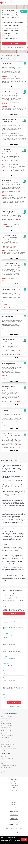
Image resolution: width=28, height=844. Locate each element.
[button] (26, 2)
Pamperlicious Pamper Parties (11, 289)
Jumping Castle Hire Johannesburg (9, 750)
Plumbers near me (5, 762)
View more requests (14, 706)
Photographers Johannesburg (7, 733)
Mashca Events (6, 180)
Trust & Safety (14, 804)
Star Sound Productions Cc (10, 235)
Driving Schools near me (6, 760)
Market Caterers (7, 434)
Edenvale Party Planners (6, 720)
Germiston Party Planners (6, 721)
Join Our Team (14, 794)
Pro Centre (14, 787)
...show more (18, 74)
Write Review (17, 331)
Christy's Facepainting (8, 363)
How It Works (14, 802)
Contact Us (14, 807)
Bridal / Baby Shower (9, 35)
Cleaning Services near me (7, 771)
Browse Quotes (14, 781)
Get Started (14, 613)
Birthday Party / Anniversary (11, 25)
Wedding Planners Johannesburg (8, 748)
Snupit (2, 55)
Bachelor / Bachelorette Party (12, 38)
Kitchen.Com (6, 91)
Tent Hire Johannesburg (6, 746)
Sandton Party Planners (6, 725)
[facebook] (10, 832)
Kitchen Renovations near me (7, 772)
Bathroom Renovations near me (8, 769)
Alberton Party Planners (6, 716)
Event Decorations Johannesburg (8, 739)
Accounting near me (5, 767)
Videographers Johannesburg (7, 744)
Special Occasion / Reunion (11, 28)
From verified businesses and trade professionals (14, 47)
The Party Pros (6, 63)
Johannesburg (9, 55)
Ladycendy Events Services (10, 263)
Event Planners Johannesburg (7, 735)
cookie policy (6, 842)
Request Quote (14, 806)
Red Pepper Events (7, 316)
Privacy (12, 828)
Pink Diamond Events (8, 386)
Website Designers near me (7, 758)
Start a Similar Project (14, 703)
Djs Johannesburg (5, 741)
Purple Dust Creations (8, 211)
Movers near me (4, 756)
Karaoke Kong (6, 149)
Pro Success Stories (14, 785)
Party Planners (17, 55)
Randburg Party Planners (6, 723)
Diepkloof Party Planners (6, 718)
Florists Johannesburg (6, 737)
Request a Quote (14, 86)
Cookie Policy (19, 828)
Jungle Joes (5, 410)
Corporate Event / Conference (12, 30)
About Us (14, 793)
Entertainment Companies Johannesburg (10, 742)
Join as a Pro (14, 783)
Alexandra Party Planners (6, 727)
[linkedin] (17, 832)
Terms (7, 828)
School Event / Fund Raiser (11, 33)
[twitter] (14, 832)
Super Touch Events (8, 339)
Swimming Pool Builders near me (8, 765)
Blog (14, 796)
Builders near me (4, 763)
